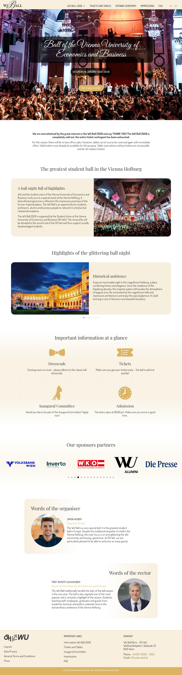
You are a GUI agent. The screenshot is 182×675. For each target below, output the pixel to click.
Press (7, 660)
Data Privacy (10, 651)
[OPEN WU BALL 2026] (84, 6)
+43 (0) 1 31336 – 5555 (143, 654)
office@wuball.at (139, 657)
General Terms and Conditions (19, 656)
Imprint (8, 646)
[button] (83, 317)
